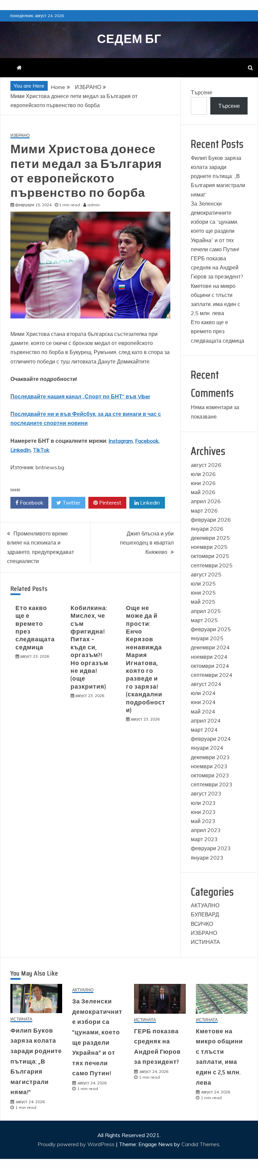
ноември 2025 (209, 547)
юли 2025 (203, 583)
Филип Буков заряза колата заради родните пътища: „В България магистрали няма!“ (218, 176)
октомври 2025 (210, 556)
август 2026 (206, 465)
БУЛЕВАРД (205, 914)
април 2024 (206, 720)
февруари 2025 (211, 629)
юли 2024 (203, 693)
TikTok (41, 449)
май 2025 (203, 601)
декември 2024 (210, 647)
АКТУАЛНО (205, 905)
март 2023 (204, 839)
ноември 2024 (209, 656)
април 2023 (206, 830)
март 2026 (204, 510)
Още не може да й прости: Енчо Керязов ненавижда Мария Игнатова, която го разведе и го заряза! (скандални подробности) (145, 659)
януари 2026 (207, 528)
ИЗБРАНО (20, 135)
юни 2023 (203, 812)
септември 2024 (211, 675)
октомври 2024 (210, 665)
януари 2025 (207, 638)
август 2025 (206, 574)
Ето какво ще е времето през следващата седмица (35, 627)
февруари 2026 (211, 519)
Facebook (147, 440)
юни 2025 (203, 592)
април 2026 (206, 501)
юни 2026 (203, 483)
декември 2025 (210, 537)
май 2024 (203, 711)
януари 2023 (207, 857)
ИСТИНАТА (205, 942)
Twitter (70, 502)
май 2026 (203, 492)
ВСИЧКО (202, 923)
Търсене (201, 92)
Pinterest (109, 502)
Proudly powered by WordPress (77, 1144)
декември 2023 (210, 757)
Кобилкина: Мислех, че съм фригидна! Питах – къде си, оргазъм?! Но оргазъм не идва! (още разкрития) (89, 647)
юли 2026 (203, 474)
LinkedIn (20, 449)
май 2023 (203, 821)
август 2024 (206, 684)
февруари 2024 (211, 738)
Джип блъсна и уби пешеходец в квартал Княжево (147, 542)
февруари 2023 (211, 848)
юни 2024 (203, 702)
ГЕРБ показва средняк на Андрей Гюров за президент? (217, 267)
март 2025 (204, 620)
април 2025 (206, 611)
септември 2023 (211, 784)
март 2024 (204, 729)
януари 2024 (207, 747)
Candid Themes (200, 1144)
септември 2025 (211, 565)
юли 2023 (203, 802)
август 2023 (206, 793)
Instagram (121, 440)
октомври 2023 (210, 775)
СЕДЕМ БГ (129, 38)
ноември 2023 (209, 766)
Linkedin (149, 502)
